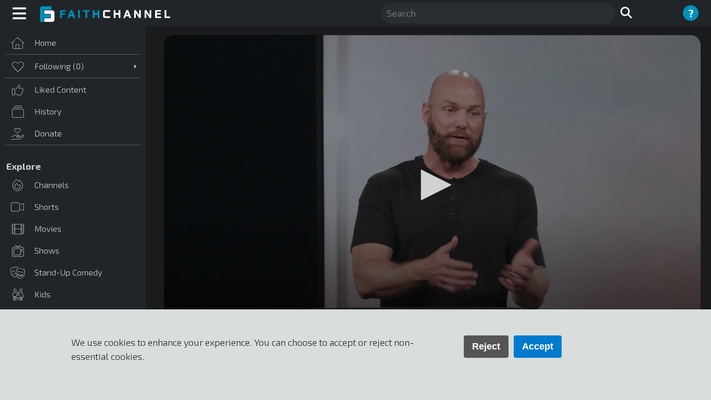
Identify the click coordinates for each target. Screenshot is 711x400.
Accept (537, 346)
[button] (432, 185)
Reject (486, 346)
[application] (432, 186)
